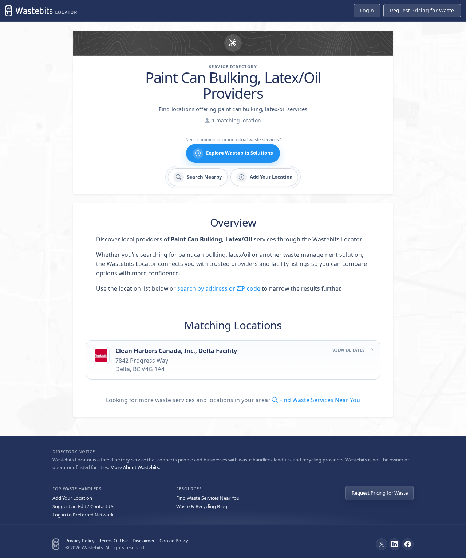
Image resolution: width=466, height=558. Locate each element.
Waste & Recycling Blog (201, 506)
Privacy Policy (80, 540)
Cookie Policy (173, 540)
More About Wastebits (134, 467)
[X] (381, 544)
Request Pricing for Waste (380, 493)
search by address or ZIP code (218, 288)
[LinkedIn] (394, 544)
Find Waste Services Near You (208, 498)
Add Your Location (72, 498)
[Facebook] (408, 544)
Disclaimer (144, 540)
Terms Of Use (113, 540)
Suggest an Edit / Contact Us (83, 506)
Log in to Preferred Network (83, 514)
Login (367, 10)
